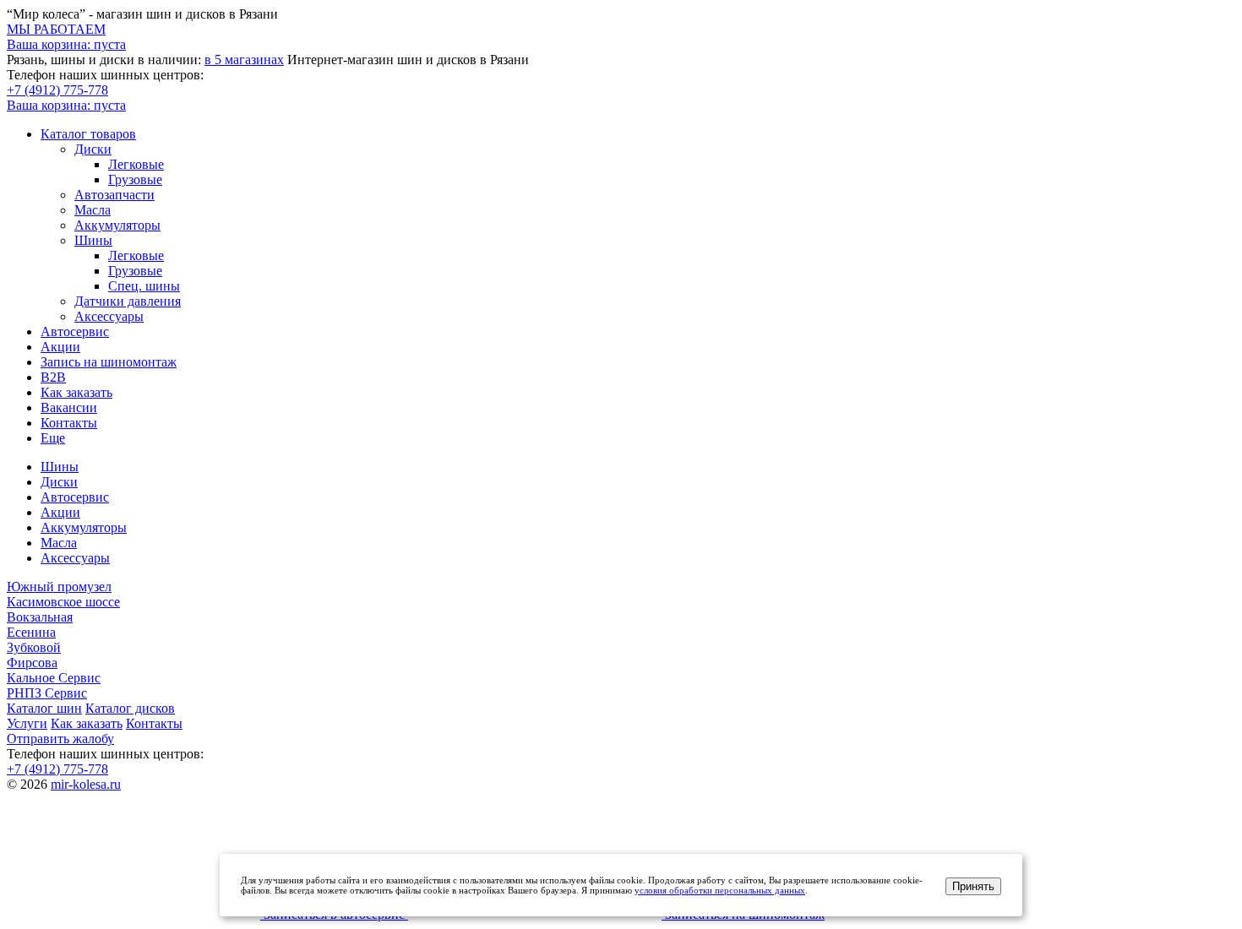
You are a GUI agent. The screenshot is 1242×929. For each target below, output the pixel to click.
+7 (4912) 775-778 (57, 90)
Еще (53, 438)
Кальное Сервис (54, 678)
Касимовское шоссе (63, 602)
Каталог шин (44, 708)
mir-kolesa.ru (86, 784)
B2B (53, 377)
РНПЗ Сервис (47, 693)
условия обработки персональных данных (720, 890)
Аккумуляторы (117, 225)
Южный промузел (59, 586)
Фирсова (32, 662)
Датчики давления (127, 301)
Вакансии (69, 407)
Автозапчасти (114, 194)
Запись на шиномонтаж (109, 362)
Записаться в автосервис (334, 914)
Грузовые (135, 179)
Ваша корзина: (66, 105)
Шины (93, 240)
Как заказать (76, 392)
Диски (93, 149)
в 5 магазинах (244, 59)
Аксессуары (109, 316)
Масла (92, 210)
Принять (973, 886)
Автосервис (75, 331)
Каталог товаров (88, 134)
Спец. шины (144, 286)
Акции (60, 347)
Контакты (69, 423)
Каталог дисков (130, 708)
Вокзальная (40, 617)
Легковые (136, 164)
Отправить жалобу (60, 738)
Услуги (27, 723)
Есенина (31, 632)
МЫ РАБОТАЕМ (56, 29)
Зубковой (34, 647)
